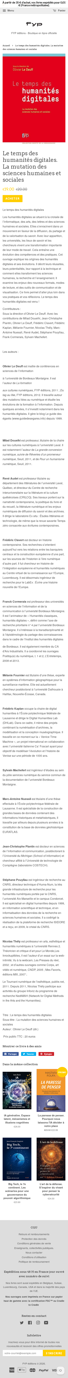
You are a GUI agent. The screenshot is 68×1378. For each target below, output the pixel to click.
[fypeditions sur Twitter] (22, 1323)
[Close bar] (66, 2)
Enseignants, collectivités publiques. (34, 1248)
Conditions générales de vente (34, 1243)
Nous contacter (34, 1252)
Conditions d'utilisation (34, 1257)
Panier (61, 10)
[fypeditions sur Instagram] (38, 1323)
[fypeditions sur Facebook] (30, 1323)
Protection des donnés (34, 1239)
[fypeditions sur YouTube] (46, 1323)
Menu (10, 10)
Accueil (6, 45)
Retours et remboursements (34, 1234)
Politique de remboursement (34, 1261)
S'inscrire (54, 1353)
